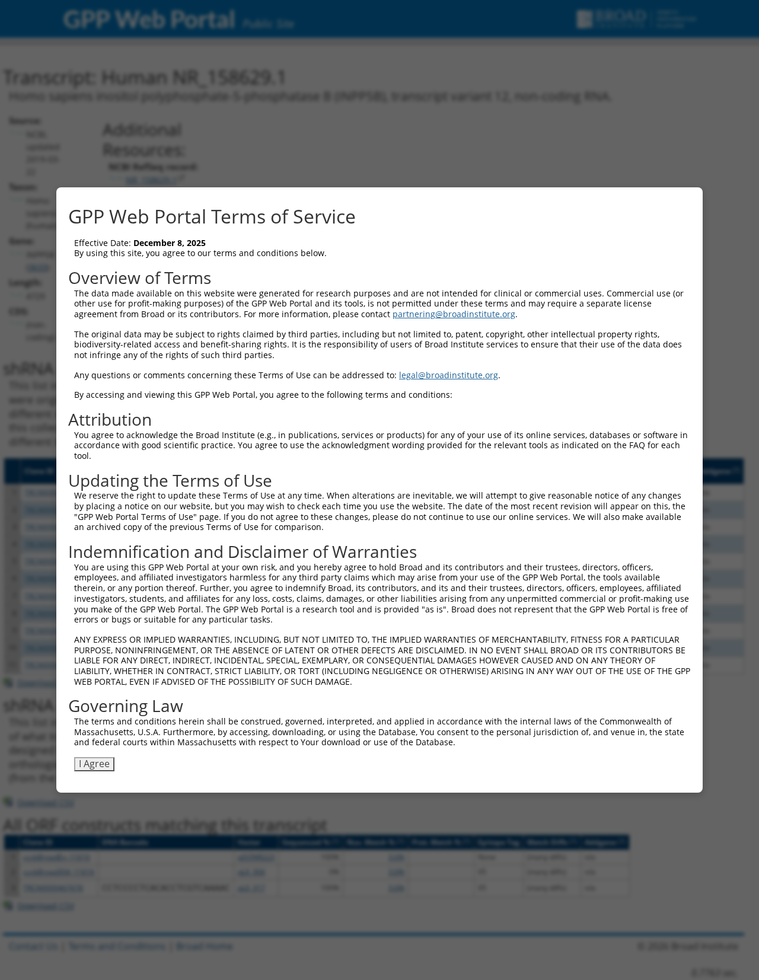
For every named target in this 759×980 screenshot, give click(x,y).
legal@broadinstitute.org (448, 375)
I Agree (94, 763)
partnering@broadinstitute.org (454, 314)
